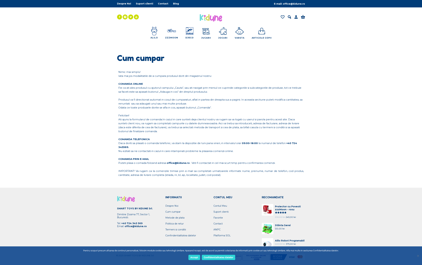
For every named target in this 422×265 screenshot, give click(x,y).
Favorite (218, 217)
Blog (176, 3)
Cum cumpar (173, 211)
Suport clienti (144, 3)
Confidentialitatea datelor (218, 257)
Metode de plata (174, 217)
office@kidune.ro (294, 3)
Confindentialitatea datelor (180, 235)
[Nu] (418, 255)
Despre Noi (124, 3)
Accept (194, 257)
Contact (163, 3)
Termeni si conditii (175, 229)
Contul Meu (220, 205)
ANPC (217, 229)
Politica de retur (174, 223)
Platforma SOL (222, 235)
